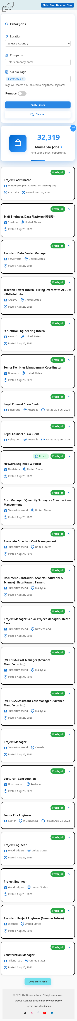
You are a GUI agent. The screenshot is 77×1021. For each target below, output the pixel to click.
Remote (10, 93)
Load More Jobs (38, 981)
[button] (38, 183)
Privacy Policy (54, 1000)
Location (15, 36)
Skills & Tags (18, 72)
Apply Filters (38, 105)
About (18, 1000)
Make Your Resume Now (57, 5)
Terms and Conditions (38, 1006)
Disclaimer (39, 1000)
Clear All (40, 114)
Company (16, 55)
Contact (27, 1000)
